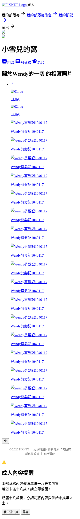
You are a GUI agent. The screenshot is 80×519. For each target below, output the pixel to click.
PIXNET (24, 449)
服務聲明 (49, 454)
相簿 (11, 63)
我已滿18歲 (11, 512)
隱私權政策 (32, 454)
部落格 (26, 63)
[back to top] (5, 441)
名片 (40, 63)
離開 (25, 512)
